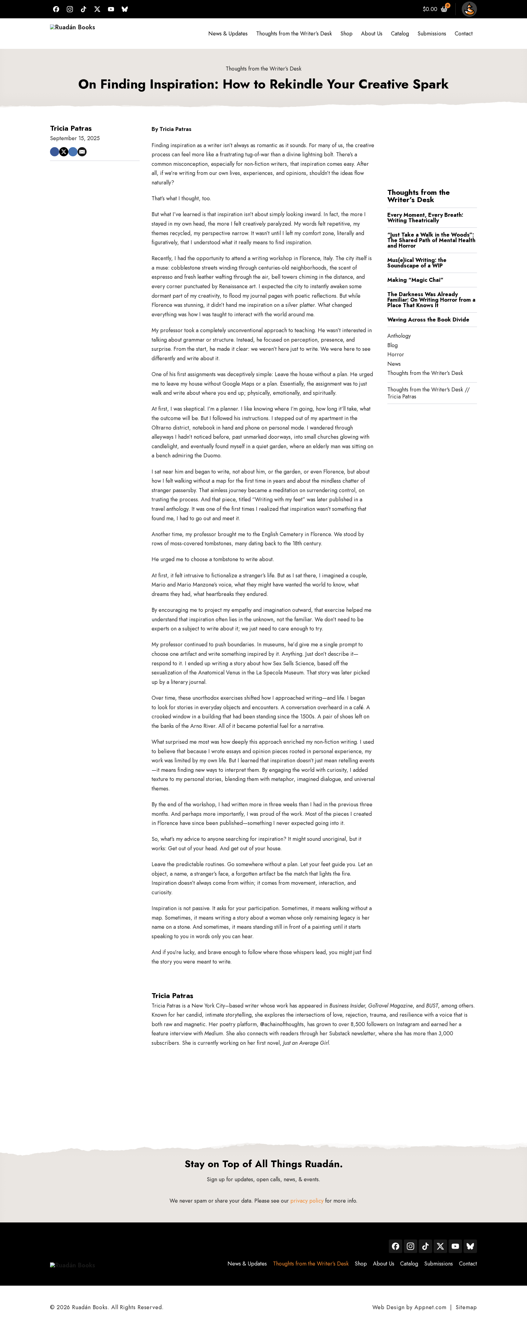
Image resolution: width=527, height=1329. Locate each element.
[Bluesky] (125, 9)
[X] (97, 9)
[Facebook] (56, 9)
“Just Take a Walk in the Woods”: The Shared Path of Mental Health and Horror (431, 240)
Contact (464, 34)
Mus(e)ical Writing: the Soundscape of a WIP (416, 263)
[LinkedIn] (72, 151)
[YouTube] (111, 9)
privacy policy (307, 1201)
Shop (346, 34)
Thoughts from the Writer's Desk (425, 389)
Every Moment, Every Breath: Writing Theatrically (425, 217)
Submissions (432, 34)
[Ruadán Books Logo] (72, 33)
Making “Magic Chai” (416, 280)
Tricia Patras (71, 128)
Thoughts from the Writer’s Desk (294, 34)
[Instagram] (70, 9)
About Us (371, 34)
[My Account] (469, 9)
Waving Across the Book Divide (428, 320)
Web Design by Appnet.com (409, 1307)
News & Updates (228, 34)
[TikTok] (83, 9)
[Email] (82, 151)
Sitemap (466, 1307)
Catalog (400, 34)
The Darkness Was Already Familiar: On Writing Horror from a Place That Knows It (431, 299)
